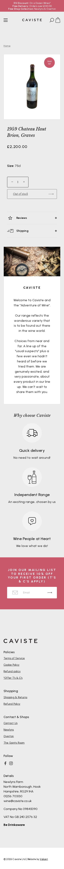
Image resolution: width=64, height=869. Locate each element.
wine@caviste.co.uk (18, 801)
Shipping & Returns (15, 697)
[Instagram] (11, 763)
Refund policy (12, 671)
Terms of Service (14, 658)
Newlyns (9, 729)
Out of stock (20, 194)
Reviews (21, 218)
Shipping (22, 230)
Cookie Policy (11, 664)
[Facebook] (5, 763)
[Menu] (6, 20)
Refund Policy (12, 703)
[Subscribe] (49, 592)
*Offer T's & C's (13, 678)
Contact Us (10, 723)
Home (7, 45)
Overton (9, 736)
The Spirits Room (14, 742)
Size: (10, 166)
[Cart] (59, 21)
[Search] (51, 21)
